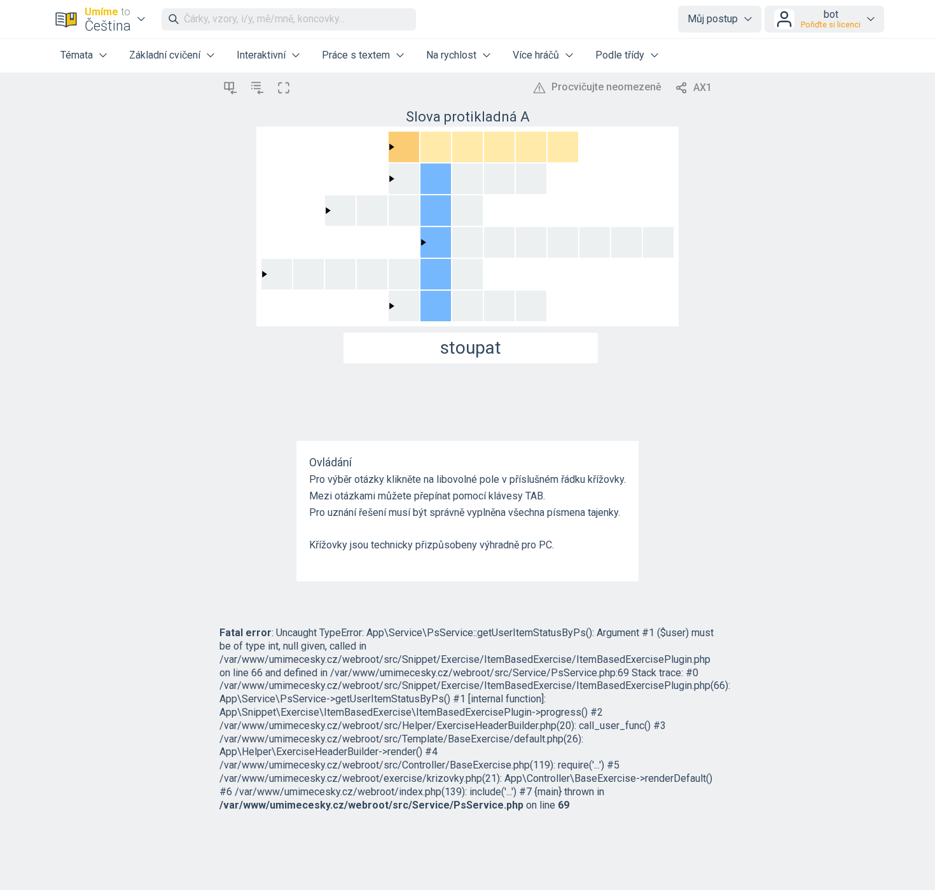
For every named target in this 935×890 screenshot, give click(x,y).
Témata (76, 55)
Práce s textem (356, 55)
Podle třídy (619, 55)
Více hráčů (536, 55)
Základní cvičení (164, 55)
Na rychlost (451, 55)
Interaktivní (261, 55)
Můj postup (713, 19)
